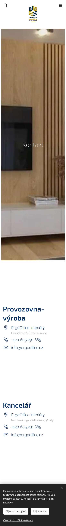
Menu (61, 5)
